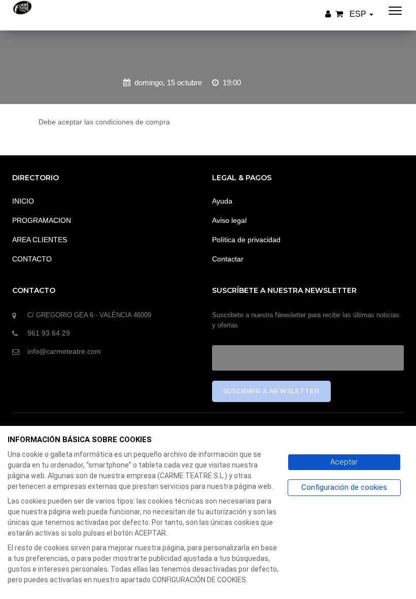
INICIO (23, 201)
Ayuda (222, 201)
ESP (359, 14)
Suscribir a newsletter (271, 391)
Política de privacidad (246, 240)
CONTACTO (32, 259)
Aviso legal (229, 220)
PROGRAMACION (41, 220)
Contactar (228, 259)
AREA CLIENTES (39, 240)
